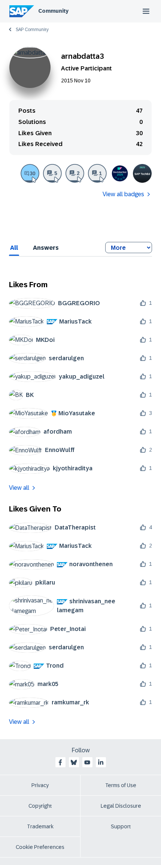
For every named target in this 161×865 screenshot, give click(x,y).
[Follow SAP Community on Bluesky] (74, 762)
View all (19, 488)
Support (121, 826)
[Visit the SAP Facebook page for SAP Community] (60, 762)
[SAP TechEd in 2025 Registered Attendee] (142, 173)
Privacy (40, 785)
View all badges (123, 194)
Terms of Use (120, 785)
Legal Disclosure (121, 806)
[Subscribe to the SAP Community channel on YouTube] (87, 762)
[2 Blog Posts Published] (75, 173)
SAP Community (32, 29)
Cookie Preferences (40, 847)
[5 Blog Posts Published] (52, 173)
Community (53, 11)
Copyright (40, 806)
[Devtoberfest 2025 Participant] (119, 173)
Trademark (40, 826)
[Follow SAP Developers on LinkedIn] (101, 762)
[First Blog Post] (97, 173)
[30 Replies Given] (30, 173)
